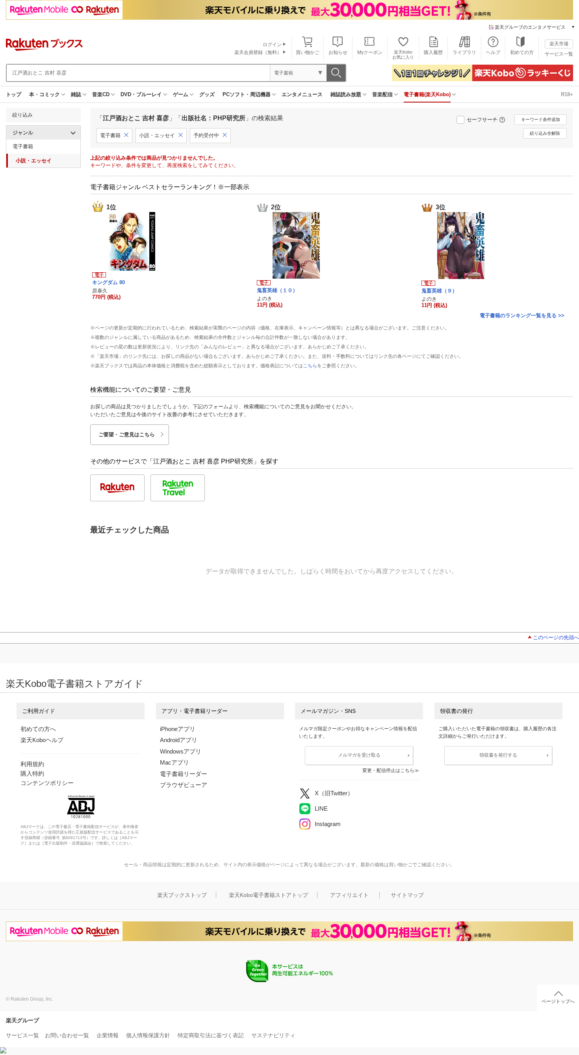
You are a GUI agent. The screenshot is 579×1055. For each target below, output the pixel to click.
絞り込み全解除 (545, 133)
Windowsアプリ (180, 751)
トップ (13, 94)
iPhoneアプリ (177, 729)
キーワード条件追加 (540, 119)
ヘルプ (493, 52)
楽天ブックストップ (182, 895)
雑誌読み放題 (345, 94)
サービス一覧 (559, 54)
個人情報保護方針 (148, 1035)
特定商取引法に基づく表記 (211, 1035)
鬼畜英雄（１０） (277, 290)
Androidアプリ (178, 740)
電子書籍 (23, 146)
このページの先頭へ (556, 637)
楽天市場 (558, 44)
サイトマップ (407, 895)
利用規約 (32, 764)
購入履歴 (433, 52)
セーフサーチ (482, 120)
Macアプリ (174, 762)
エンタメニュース (302, 94)
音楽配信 (382, 94)
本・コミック (44, 94)
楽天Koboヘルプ (41, 740)
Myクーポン (369, 52)
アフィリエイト (349, 895)
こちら (310, 365)
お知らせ (337, 52)
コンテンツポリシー (47, 783)
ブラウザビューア (183, 784)
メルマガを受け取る (359, 755)
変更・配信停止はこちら (388, 770)
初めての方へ (38, 729)
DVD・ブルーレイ (141, 94)
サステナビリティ (273, 1035)
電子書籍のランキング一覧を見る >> (522, 315)
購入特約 (32, 773)
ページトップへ (558, 1001)
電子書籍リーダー (183, 773)
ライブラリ (464, 52)
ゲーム (180, 94)
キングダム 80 (108, 282)
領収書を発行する (498, 755)
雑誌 (76, 94)
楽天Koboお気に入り (403, 55)
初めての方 (522, 52)
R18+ (567, 94)
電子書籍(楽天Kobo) (427, 94)
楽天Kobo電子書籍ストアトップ (268, 895)
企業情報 (107, 1035)
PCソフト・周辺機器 (247, 94)
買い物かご (307, 52)
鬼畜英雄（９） (439, 291)
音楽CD (100, 94)
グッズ (207, 94)
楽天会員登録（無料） (258, 52)
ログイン (272, 44)
